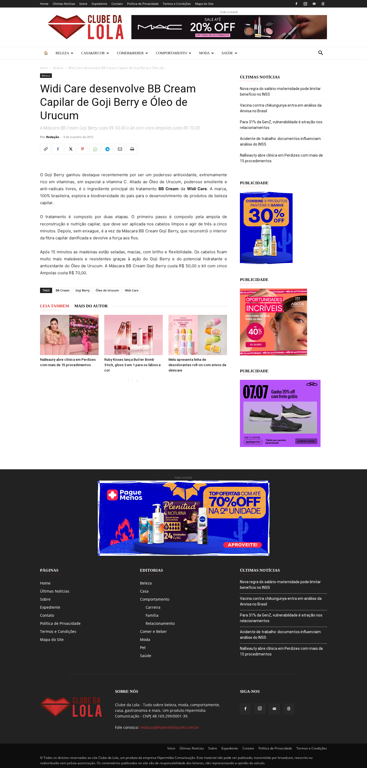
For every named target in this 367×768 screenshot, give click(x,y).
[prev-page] (128, 381)
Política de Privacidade (143, 4)
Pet (143, 647)
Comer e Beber (153, 631)
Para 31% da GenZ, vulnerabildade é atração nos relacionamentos (281, 125)
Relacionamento (160, 623)
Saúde (227, 53)
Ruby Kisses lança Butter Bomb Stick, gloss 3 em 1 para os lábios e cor (132, 365)
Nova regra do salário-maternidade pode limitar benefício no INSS (280, 91)
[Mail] (314, 4)
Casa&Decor (93, 53)
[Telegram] (107, 149)
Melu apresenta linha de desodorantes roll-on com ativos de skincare (197, 365)
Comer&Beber (130, 53)
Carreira (153, 607)
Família (152, 615)
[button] (320, 53)
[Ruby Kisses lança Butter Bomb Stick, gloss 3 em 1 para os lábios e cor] (133, 335)
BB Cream (63, 290)
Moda (204, 53)
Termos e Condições (177, 4)
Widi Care (131, 290)
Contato (117, 4)
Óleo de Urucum (107, 290)
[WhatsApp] (94, 149)
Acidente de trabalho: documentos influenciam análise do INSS (280, 141)
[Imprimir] (132, 149)
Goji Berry (82, 290)
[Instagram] (305, 4)
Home (44, 4)
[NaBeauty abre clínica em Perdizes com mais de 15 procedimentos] (69, 335)
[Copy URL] (45, 149)
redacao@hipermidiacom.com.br (169, 727)
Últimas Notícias (64, 4)
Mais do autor (91, 306)
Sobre (83, 4)
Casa (144, 591)
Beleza (62, 53)
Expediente (99, 4)
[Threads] (323, 4)
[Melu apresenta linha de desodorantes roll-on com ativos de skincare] (197, 335)
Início (44, 68)
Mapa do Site (204, 4)
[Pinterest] (82, 149)
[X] (70, 149)
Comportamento (171, 53)
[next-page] (137, 381)
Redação (52, 137)
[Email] (119, 149)
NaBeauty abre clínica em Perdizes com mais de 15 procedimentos (281, 158)
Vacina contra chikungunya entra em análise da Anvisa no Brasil (281, 108)
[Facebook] (296, 4)
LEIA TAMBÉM (54, 306)
